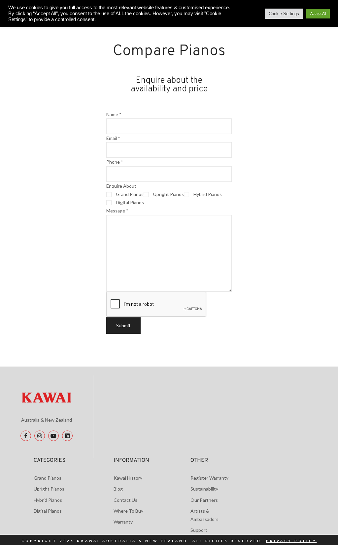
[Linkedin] (67, 436)
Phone (114, 162)
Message (117, 210)
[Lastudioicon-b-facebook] (25, 436)
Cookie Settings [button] (284, 13)
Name (113, 114)
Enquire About (121, 186)
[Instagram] (39, 436)
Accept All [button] (318, 14)
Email (113, 138)
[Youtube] (53, 436)
